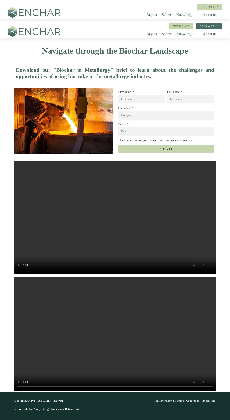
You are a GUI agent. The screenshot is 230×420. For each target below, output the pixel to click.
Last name (173, 91)
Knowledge (184, 15)
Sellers (167, 15)
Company (124, 107)
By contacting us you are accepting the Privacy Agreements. (158, 140)
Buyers (152, 15)
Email (122, 124)
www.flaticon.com (69, 409)
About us (209, 15)
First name (125, 91)
